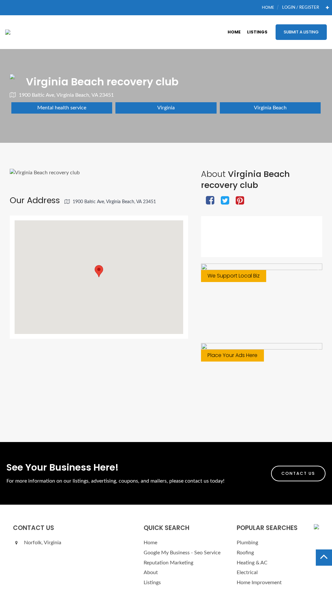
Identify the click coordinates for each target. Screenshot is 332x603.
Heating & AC (252, 562)
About (151, 572)
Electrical (247, 572)
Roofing (245, 552)
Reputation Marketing (168, 562)
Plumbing (247, 542)
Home (268, 7)
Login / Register (300, 7)
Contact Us (298, 473)
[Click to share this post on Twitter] (225, 201)
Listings (257, 32)
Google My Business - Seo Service (182, 552)
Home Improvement (259, 582)
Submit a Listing (301, 32)
